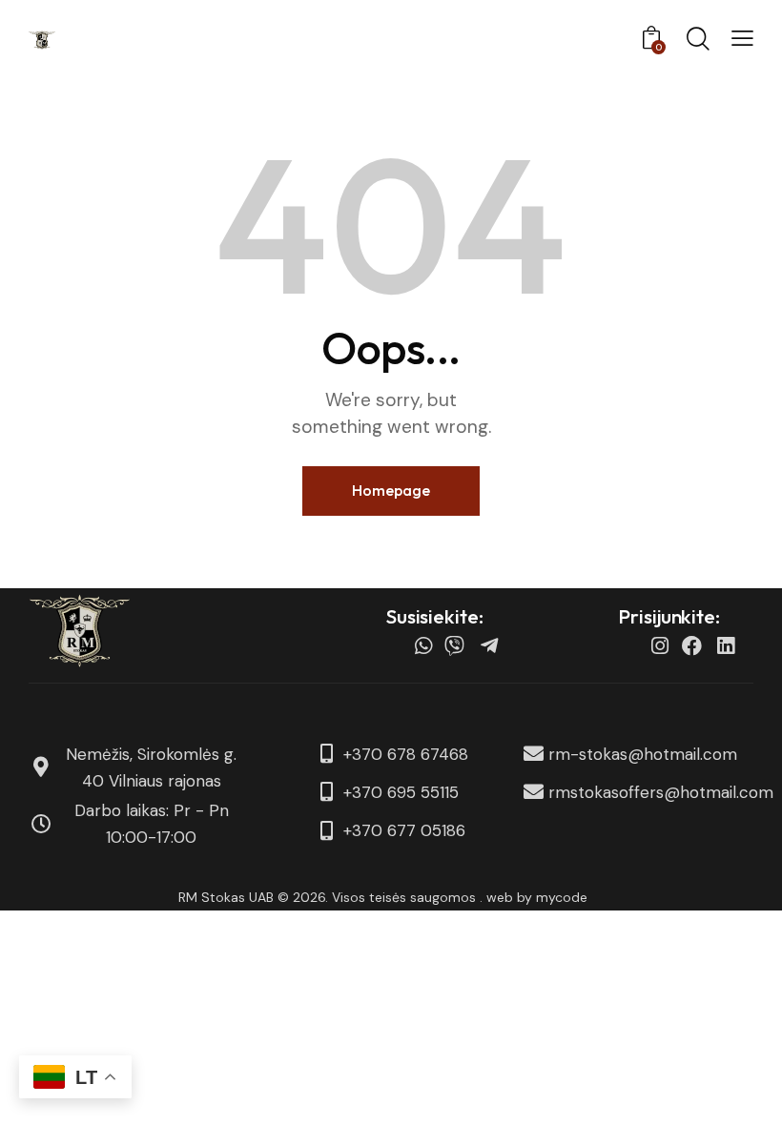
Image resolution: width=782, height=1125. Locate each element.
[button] (742, 38)
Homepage (391, 490)
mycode (561, 897)
